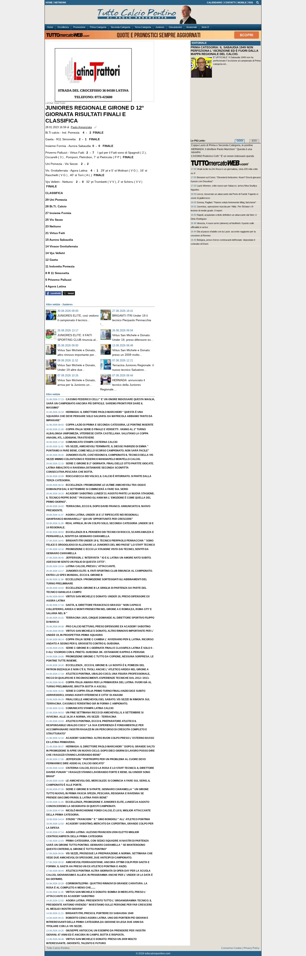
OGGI (240, 140)
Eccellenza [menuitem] (63, 27)
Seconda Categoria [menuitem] (120, 27)
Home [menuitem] (50, 27)
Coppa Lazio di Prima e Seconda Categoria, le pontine (222, 145)
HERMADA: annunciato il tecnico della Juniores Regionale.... (122, 384)
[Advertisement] (226, 109)
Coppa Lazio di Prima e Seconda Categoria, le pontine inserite (109, 424)
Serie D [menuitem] (205, 27)
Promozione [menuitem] (79, 27)
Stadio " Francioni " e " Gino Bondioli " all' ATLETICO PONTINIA (108, 819)
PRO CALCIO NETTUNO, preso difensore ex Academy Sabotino (108, 626)
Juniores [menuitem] (159, 27)
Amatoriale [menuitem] (191, 27)
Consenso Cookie (231, 948)
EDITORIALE (199, 42)
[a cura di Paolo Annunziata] (153, 14)
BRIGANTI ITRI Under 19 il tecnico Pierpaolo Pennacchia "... (125, 320)
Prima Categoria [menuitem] (98, 27)
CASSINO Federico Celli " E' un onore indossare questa (222, 156)
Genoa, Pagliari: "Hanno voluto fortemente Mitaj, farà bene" (226, 202)
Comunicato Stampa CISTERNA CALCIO (91, 442)
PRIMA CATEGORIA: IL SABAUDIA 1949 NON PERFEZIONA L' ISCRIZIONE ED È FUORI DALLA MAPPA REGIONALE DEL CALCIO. (224, 51)
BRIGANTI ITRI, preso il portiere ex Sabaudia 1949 (99, 913)
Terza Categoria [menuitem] (143, 27)
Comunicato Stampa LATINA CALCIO (89, 708)
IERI (254, 140)
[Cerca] (257, 2)
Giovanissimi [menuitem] (175, 27)
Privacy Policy (251, 948)
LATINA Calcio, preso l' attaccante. (91, 566)
